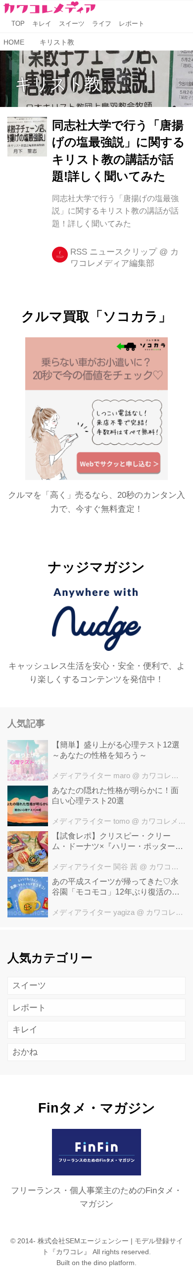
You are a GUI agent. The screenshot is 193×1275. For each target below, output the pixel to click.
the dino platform (108, 1263)
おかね (25, 1052)
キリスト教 (58, 83)
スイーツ (29, 985)
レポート (29, 1007)
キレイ (25, 1029)
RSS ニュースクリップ (113, 252)
